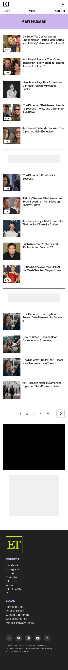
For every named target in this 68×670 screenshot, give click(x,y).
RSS (8, 593)
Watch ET (60, 11)
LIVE (7, 11)
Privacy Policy (15, 611)
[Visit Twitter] (18, 639)
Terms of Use (14, 607)
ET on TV (11, 581)
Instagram (12, 569)
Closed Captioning (18, 615)
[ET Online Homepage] (7, 4)
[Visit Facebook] (9, 639)
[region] (34, 446)
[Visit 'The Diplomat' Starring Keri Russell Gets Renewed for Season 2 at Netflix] (11, 321)
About (10, 585)
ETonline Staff (15, 589)
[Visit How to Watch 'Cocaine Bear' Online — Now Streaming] (11, 344)
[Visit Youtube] (37, 638)
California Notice (16, 619)
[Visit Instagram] (28, 639)
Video (32, 11)
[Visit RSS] (47, 639)
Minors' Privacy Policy (20, 623)
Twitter (10, 573)
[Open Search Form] (63, 4)
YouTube (11, 577)
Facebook (12, 565)
